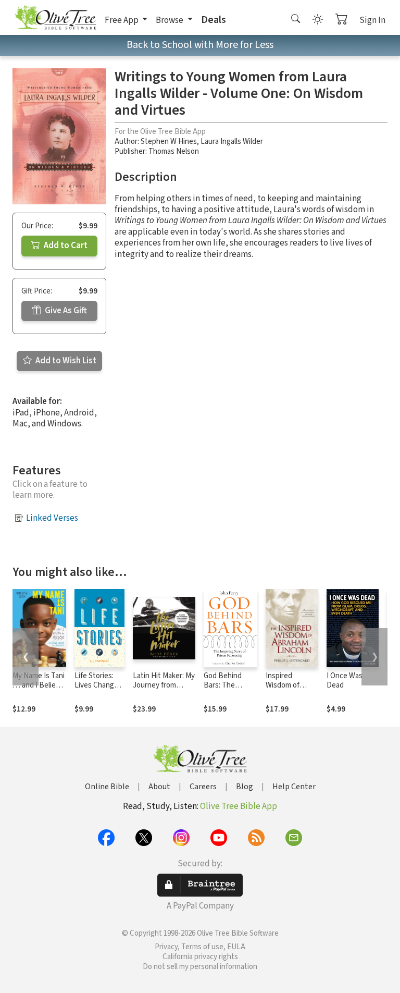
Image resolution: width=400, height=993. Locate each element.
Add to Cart (65, 245)
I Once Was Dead (344, 680)
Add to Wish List (65, 360)
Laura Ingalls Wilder (232, 141)
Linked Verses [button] (52, 518)
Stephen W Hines (169, 141)
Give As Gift (65, 310)
